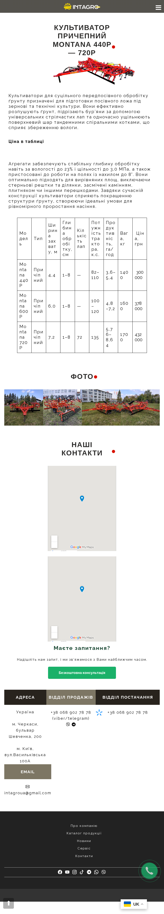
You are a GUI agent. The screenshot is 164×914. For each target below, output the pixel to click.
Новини (84, 841)
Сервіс (84, 848)
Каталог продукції (84, 833)
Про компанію (84, 826)
